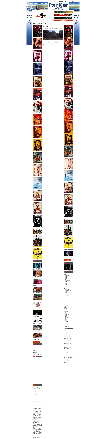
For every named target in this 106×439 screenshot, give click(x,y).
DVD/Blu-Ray (66, 276)
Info (65, 1)
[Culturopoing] (41, 19)
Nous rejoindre (61, 1)
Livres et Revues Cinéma (67, 280)
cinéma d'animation (66, 348)
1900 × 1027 (61, 28)
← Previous (44, 40)
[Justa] (53, 6)
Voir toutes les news (36, 341)
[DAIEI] (37, 246)
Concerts (66, 301)
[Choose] (68, 48)
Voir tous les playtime (67, 260)
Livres (42, 23)
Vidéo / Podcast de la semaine (68, 284)
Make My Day (65, 337)
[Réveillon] (68, 36)
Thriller (65, 357)
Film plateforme (66, 285)
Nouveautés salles (66, 281)
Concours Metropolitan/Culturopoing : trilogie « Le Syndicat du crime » (37, 400)
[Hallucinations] (68, 72)
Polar (65, 297)
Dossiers (66, 291)
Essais (65, 293)
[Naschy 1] (68, 120)
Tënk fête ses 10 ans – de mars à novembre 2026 (37, 324)
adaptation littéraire (66, 342)
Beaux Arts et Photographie (68, 290)
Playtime (65, 310)
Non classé (65, 308)
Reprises (66, 282)
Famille (69, 337)
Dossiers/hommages (67, 302)
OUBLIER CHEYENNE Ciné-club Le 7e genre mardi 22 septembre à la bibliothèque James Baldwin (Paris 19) (37, 277)
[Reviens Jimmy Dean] (68, 60)
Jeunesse (66, 294)
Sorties (65, 298)
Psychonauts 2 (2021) (66, 256)
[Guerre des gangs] (37, 150)
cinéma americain (66, 362)
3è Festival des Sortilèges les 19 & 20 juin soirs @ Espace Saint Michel (37, 308)
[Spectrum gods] (37, 188)
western (65, 338)
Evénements (66, 278)
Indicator (69, 343)
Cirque (65, 312)
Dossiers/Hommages (67, 275)
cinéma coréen (66, 343)
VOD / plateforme (66, 326)
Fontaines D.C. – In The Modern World (68, 270)
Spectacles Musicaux (67, 321)
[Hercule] (37, 213)
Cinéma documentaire (69, 357)
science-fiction (66, 352)
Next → (62, 40)
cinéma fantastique (66, 358)
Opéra (65, 318)
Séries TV (66, 283)
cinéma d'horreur (66, 347)
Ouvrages (66, 319)
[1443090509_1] (53, 39)
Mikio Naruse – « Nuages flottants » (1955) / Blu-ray (37, 331)
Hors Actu (66, 304)
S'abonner (35, 352)
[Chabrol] (37, 175)
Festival (65, 279)
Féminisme (69, 333)
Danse (65, 313)
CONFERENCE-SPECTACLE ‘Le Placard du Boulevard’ (37, 285)
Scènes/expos (47, 23)
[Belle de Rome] (68, 108)
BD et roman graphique (67, 289)
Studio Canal (65, 333)
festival (71, 358)
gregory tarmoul (35, 413)
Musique (38, 23)
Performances (66, 320)
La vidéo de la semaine (67, 305)
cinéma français (66, 361)
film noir (65, 334)
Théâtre (65, 322)
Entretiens (66, 277)
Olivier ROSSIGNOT (46, 28)
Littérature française (67, 296)
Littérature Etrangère (67, 295)
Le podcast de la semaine (67, 287)
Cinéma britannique (66, 353)
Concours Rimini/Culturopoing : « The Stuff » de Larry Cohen (37, 391)
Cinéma (34, 23)
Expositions (66, 316)
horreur (70, 347)
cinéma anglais (69, 338)
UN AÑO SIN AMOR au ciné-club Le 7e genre (37, 293)
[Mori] (37, 226)
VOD (64, 325)
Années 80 (71, 353)
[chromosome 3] (68, 84)
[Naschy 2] (68, 132)
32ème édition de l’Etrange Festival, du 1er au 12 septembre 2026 (37, 269)
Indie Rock (68, 334)
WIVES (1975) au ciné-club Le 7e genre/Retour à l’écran (37, 339)
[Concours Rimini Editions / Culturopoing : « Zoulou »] (63, 12)
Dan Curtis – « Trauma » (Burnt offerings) (53, 42)
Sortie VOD (65, 323)
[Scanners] (68, 96)
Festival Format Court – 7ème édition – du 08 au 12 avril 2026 (37, 316)
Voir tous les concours (63, 20)
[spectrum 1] (37, 259)
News (65, 307)
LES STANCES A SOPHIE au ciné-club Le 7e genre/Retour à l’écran (37, 300)
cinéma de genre (66, 339)
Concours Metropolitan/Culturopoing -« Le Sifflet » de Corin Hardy (37, 418)
